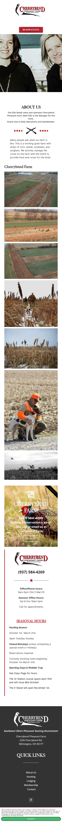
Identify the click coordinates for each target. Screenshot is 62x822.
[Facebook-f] (31, 800)
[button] (31, 22)
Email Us (31, 538)
